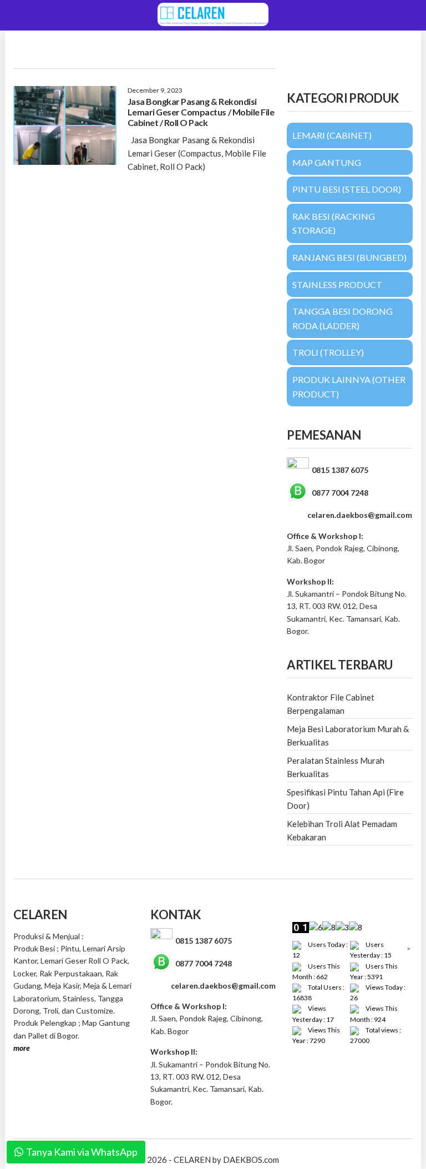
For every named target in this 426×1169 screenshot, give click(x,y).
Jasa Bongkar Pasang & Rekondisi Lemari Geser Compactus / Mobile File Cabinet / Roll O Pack (201, 112)
